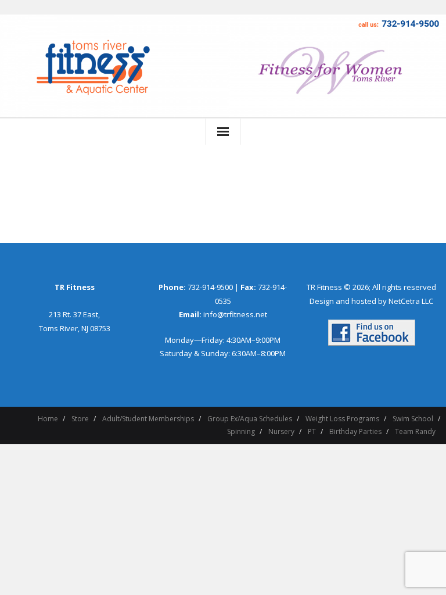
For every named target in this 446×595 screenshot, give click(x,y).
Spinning (241, 431)
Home (48, 419)
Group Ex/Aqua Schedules (249, 419)
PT (312, 431)
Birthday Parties (355, 431)
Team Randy (415, 431)
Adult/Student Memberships (148, 419)
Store (80, 419)
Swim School (413, 419)
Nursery (281, 431)
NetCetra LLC (411, 301)
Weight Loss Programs (342, 419)
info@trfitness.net (235, 314)
